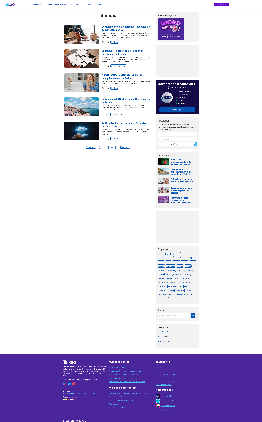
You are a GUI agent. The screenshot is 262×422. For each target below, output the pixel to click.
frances (180, 266)
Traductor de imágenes (165, 378)
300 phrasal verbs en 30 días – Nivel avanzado (127, 381)
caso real (188, 258)
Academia (37, 4)
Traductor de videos (164, 385)
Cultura (193, 262)
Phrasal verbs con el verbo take (121, 400)
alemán (161, 254)
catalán (161, 262)
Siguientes (125, 147)
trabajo (188, 290)
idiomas (190, 270)
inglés (168, 274)
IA (184, 270)
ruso (185, 286)
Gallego (161, 270)
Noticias (114, 42)
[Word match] (171, 29)
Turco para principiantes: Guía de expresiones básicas (182, 190)
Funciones (75, 4)
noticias (173, 282)
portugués (162, 286)
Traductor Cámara (168, 406)
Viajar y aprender (182, 294)
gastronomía (171, 270)
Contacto (86, 393)
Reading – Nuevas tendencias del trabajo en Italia (128, 393)
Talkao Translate (167, 401)
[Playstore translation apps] (64, 384)
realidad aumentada (174, 286)
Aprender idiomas (118, 66)
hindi (179, 270)
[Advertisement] (177, 60)
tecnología (180, 290)
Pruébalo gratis (177, 110)
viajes (192, 294)
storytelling (162, 290)
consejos (176, 262)
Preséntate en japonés (118, 407)
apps (168, 254)
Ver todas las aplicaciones (166, 410)
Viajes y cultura (117, 114)
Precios (90, 4)
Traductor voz (161, 371)
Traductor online (69, 393)
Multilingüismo (163, 282)
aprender (175, 254)
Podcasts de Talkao (185, 282)
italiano (187, 274)
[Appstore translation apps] (68, 384)
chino (168, 262)
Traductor (21, 4)
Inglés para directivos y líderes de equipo (125, 371)
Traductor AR (166, 396)
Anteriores (91, 147)
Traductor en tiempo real (165, 374)
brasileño (179, 258)
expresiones (171, 266)
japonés (169, 278)
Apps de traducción (56, 4)
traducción (162, 294)
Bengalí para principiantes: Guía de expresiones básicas (181, 162)
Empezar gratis (222, 4)
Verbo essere (114, 404)
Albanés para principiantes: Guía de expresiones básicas (181, 171)
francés (188, 266)
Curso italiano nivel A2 (118, 367)
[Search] (193, 315)
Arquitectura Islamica (166, 258)
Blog (99, 4)
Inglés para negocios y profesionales (123, 378)
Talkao (171, 290)
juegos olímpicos (187, 278)
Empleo (94, 393)
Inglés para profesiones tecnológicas (123, 374)
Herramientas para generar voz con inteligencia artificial (180, 200)
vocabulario (162, 299)
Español (161, 266)
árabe (171, 299)
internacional (177, 274)
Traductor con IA (162, 367)
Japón (177, 278)
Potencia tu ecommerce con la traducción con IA (182, 180)
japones (161, 278)
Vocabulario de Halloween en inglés (123, 397)
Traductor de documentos (166, 381)
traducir (171, 294)
